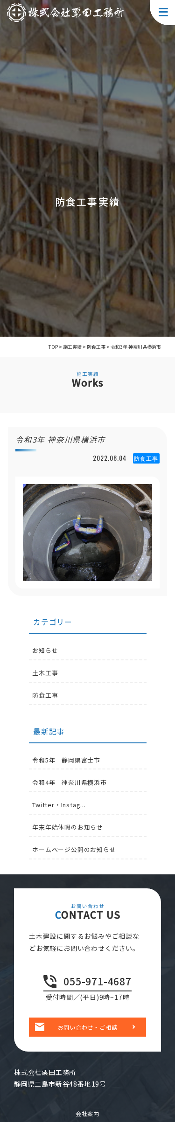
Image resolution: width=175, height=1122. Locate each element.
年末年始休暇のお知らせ (67, 827)
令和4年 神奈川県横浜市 (69, 782)
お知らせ (45, 650)
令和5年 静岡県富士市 (66, 759)
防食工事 (45, 695)
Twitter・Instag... (59, 804)
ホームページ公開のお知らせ (74, 849)
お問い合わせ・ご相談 (88, 1027)
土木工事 (45, 672)
